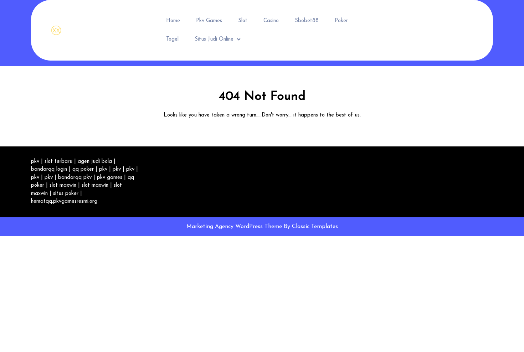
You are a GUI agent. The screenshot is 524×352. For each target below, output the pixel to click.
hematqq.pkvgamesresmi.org (64, 201)
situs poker (65, 193)
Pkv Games (209, 21)
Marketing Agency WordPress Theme (235, 226)
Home (173, 21)
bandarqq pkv (75, 177)
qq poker (83, 169)
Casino (271, 21)
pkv (35, 161)
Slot (242, 21)
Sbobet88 (307, 21)
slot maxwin (63, 185)
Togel (172, 39)
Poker (341, 21)
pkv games (109, 177)
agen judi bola (95, 161)
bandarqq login (49, 169)
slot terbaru (58, 161)
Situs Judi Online (214, 39)
